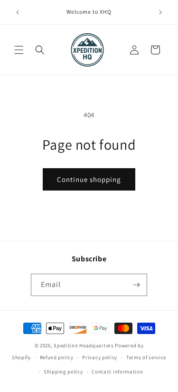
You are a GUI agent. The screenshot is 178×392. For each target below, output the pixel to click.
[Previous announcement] (17, 12)
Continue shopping (89, 179)
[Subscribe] (136, 285)
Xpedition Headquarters (83, 345)
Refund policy (57, 357)
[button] (19, 49)
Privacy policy (99, 357)
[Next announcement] (160, 12)
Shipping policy (63, 371)
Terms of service (146, 357)
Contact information (117, 371)
